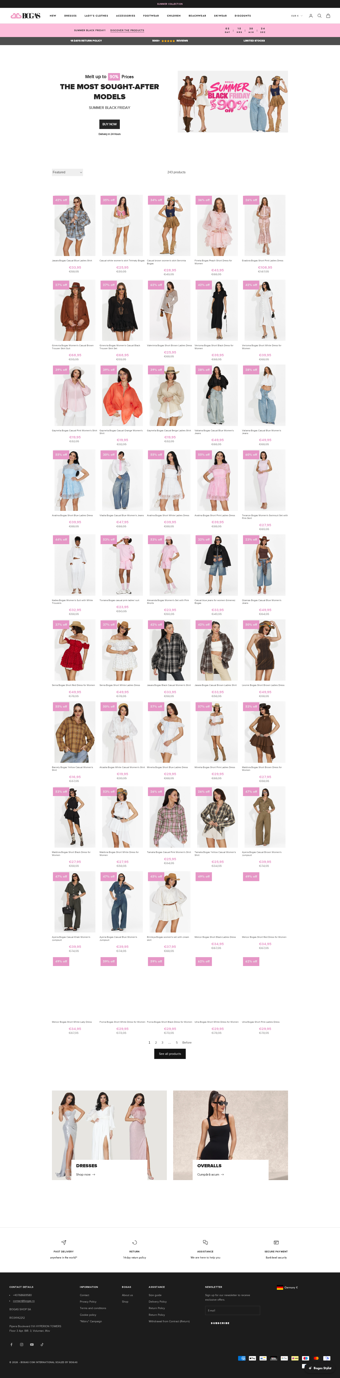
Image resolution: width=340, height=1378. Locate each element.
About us (127, 1295)
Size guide (155, 1295)
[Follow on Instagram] (22, 1344)
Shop (125, 1301)
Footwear (151, 16)
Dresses (70, 16)
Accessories (125, 16)
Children (174, 16)
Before (187, 1042)
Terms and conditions (93, 1308)
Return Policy (157, 1308)
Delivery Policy (158, 1301)
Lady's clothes (96, 16)
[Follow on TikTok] (42, 1344)
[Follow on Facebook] (11, 1344)
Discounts (243, 16)
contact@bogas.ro (24, 1300)
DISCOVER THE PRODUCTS (127, 30)
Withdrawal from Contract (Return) (169, 1321)
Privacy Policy (88, 1301)
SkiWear (220, 16)
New (53, 16)
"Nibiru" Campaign (91, 1321)
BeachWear (197, 16)
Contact (84, 1295)
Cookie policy (88, 1314)
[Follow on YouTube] (32, 1344)
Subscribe (220, 1323)
